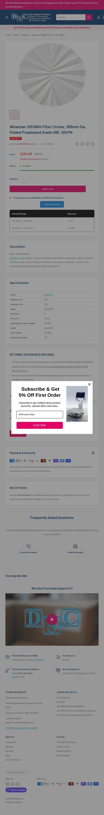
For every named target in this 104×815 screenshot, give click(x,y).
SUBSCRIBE (39, 425)
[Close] (89, 384)
